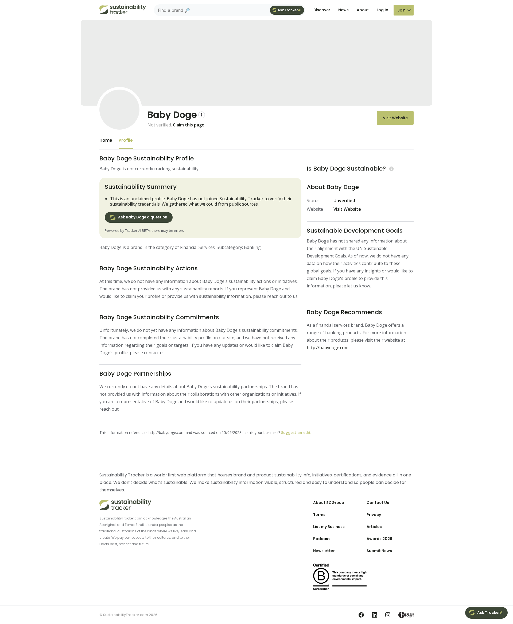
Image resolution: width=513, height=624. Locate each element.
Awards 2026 (379, 538)
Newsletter (324, 550)
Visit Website (395, 118)
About (363, 10)
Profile (126, 140)
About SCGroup (328, 502)
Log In (382, 10)
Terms (319, 514)
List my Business (329, 526)
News (343, 10)
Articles (374, 526)
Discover (321, 10)
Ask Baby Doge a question (142, 217)
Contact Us (378, 502)
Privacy (374, 514)
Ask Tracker (289, 10)
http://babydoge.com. (328, 347)
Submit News (379, 550)
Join (402, 10)
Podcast (321, 538)
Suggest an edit (296, 432)
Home (105, 140)
